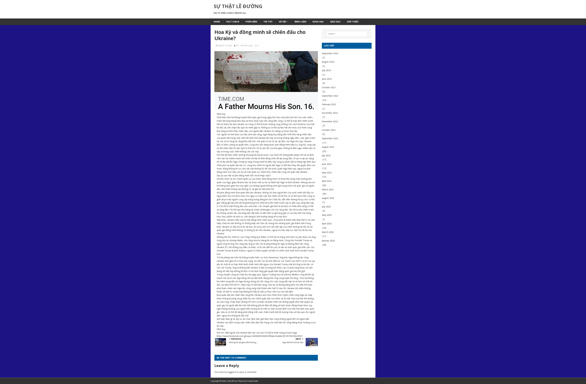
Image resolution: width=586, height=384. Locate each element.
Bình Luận (300, 21)
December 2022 (330, 112)
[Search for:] (346, 33)
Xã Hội (282, 21)
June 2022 (327, 164)
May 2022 (327, 172)
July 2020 (326, 206)
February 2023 (329, 104)
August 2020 (328, 198)
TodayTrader (252, 381)
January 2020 (328, 240)
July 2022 (326, 155)
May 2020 (327, 215)
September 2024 (330, 53)
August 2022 (328, 146)
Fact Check (232, 21)
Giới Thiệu (352, 21)
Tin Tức (268, 21)
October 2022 (328, 130)
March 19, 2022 (225, 45)
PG (237, 45)
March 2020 (328, 232)
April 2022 (327, 180)
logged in (232, 372)
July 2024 (326, 70)
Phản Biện (251, 21)
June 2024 (327, 78)
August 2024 (328, 61)
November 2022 (330, 121)
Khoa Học (318, 21)
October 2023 (328, 87)
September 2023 (330, 95)
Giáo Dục (335, 21)
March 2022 (328, 189)
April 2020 (327, 223)
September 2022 (330, 138)
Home (217, 21)
